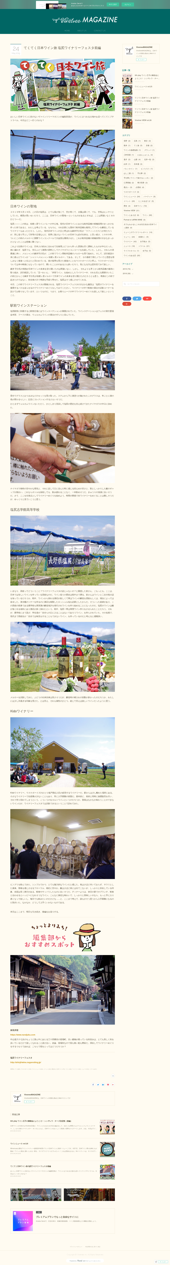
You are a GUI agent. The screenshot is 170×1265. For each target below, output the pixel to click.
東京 (147, 140)
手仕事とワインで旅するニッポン (138, 178)
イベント (129, 201)
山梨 (137, 159)
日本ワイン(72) (60, 1069)
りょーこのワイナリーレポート (138, 232)
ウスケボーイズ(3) (26, 1069)
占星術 (140, 187)
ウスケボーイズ (131, 192)
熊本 (127, 145)
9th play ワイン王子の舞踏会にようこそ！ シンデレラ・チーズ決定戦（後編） (41, 1121)
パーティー (150, 196)
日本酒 (138, 164)
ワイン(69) (69, 1069)
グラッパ (149, 150)
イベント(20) (47, 1069)
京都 (149, 145)
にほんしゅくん (145, 154)
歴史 (127, 206)
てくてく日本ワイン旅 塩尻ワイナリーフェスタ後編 (30, 1166)
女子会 (147, 250)
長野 (127, 140)
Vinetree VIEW (131, 210)
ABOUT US (81, 31)
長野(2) (12, 1069)
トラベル (144, 246)
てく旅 (138, 145)
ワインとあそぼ (131, 215)
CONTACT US (100, 31)
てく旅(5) (17, 1069)
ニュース (129, 246)
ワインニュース (132, 196)
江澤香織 (129, 182)
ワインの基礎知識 (132, 150)
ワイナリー (130, 241)
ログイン (128, 4)
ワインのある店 (132, 255)
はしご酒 (129, 173)
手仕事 (141, 173)
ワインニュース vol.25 (19, 1143)
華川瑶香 (142, 182)
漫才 (127, 159)
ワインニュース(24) (37, 1069)
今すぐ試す (113, 4)
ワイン (147, 215)
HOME (67, 31)
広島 (137, 140)
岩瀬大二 (143, 237)
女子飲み (145, 241)
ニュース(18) (85, 1069)
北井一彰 (149, 159)
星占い (128, 187)
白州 (127, 164)
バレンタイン (130, 168)
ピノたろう (147, 168)
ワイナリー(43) (76, 1069)
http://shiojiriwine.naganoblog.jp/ (25, 1062)
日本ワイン (140, 206)
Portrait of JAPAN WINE (134, 219)
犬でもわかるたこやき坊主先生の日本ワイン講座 (140, 226)
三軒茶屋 (129, 154)
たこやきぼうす (146, 201)
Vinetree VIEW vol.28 (143, 120)
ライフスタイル (131, 250)
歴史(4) (54, 1069)
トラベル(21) (93, 1069)
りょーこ (129, 237)
